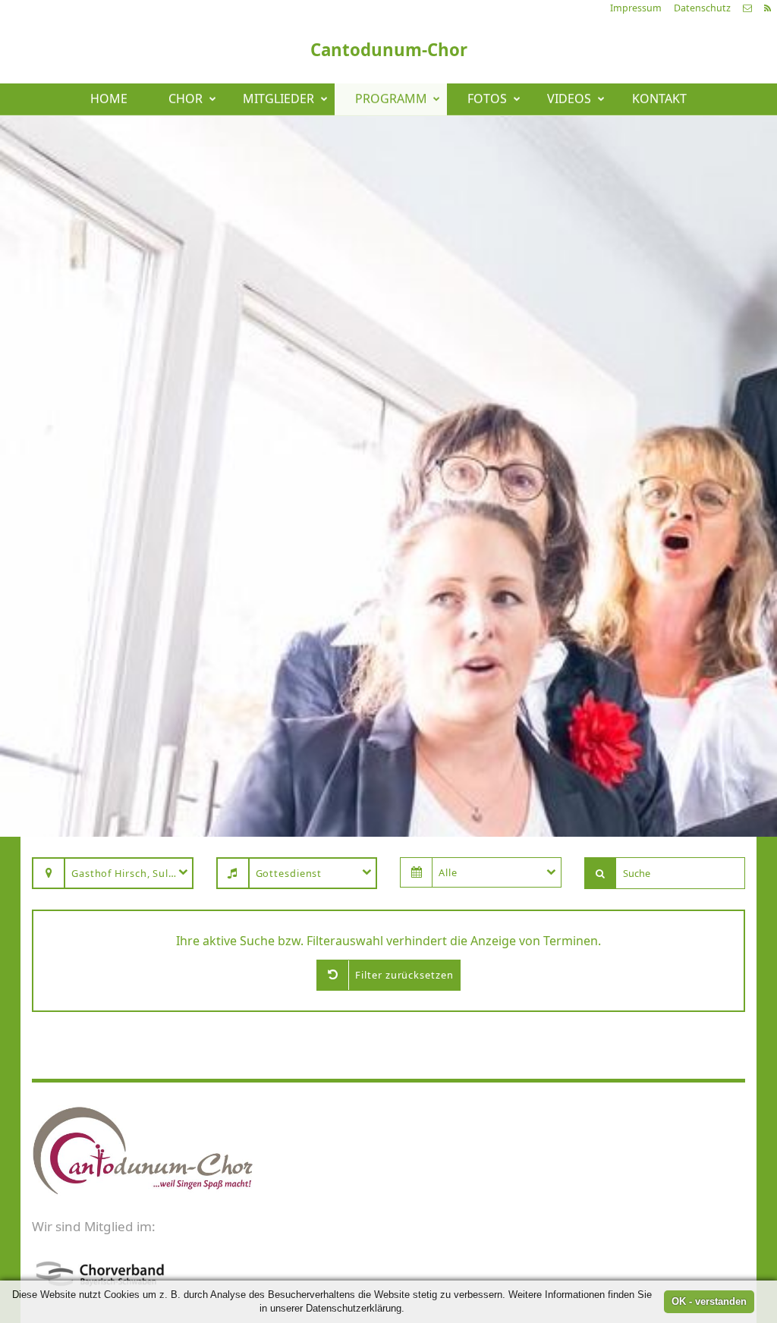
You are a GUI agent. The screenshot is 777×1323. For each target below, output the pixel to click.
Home (108, 99)
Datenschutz (702, 8)
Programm (391, 99)
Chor (185, 99)
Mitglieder (278, 99)
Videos (569, 99)
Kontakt (659, 99)
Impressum (636, 8)
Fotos (487, 99)
